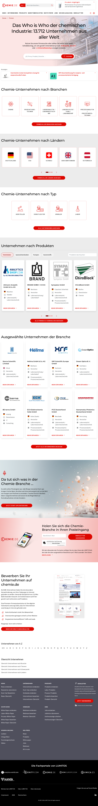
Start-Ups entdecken (30, 690)
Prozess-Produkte (51, 693)
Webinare (26, 746)
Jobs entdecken (50, 710)
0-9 (3, 648)
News (25, 734)
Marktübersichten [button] (35, 13)
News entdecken (6, 687)
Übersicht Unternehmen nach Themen (13, 666)
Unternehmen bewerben (31, 696)
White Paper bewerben (8, 720)
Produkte (26, 737)
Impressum (5, 795)
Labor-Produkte (50, 690)
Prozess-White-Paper (8, 716)
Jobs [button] (56, 13)
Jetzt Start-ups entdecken (17, 505)
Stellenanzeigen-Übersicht (53, 720)
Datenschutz (22, 795)
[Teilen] (90, 13)
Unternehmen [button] (12, 13)
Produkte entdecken (51, 687)
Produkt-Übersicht (51, 699)
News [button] (4, 13)
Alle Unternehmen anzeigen (49, 228)
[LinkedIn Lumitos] (95, 795)
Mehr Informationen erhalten (17, 629)
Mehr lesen (46, 555)
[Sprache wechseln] (94, 13)
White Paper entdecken (8, 710)
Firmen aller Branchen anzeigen (49, 124)
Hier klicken (56, 543)
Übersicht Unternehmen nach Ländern (13, 672)
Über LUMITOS (23, 789)
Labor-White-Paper (7, 713)
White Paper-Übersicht (8, 723)
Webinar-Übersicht (29, 716)
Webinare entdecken (29, 710)
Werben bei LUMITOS (8, 789)
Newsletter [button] (78, 13)
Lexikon (3, 734)
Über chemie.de (36, 789)
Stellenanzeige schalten (53, 716)
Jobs (24, 743)
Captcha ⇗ (61, 545)
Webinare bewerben (29, 713)
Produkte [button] (23, 13)
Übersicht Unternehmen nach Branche (13, 663)
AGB (13, 795)
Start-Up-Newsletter (8, 693)
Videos (3, 743)
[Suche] (52, 5)
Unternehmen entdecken (31, 687)
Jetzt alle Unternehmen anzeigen (49, 447)
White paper (27, 740)
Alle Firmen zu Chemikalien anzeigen (49, 321)
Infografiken (5, 737)
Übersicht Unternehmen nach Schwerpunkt (15, 669)
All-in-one (26, 749)
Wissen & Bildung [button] (66, 13)
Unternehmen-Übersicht (31, 699)
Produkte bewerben (51, 696)
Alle (22, 5)
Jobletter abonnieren (52, 713)
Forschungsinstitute (8, 740)
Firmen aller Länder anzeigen (49, 178)
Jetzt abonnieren (84, 701)
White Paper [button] (48, 13)
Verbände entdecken (29, 693)
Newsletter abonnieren (80, 537)
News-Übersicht (6, 696)
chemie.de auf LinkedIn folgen (84, 705)
